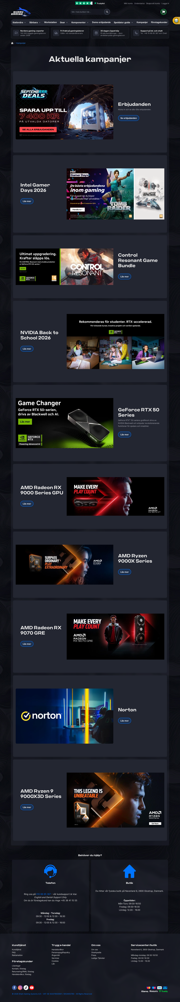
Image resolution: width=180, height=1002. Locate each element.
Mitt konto (128, 3)
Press (93, 955)
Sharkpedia (96, 952)
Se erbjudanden (128, 118)
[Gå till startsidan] (12, 43)
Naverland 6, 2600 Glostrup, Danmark (144, 891)
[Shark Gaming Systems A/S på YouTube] (31, 987)
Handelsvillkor (58, 949)
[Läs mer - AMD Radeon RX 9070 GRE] (115, 637)
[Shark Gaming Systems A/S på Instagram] (20, 987)
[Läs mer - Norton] (64, 716)
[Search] (107, 12)
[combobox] (90, 12)
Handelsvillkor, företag (21, 974)
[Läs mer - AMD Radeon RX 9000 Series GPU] (115, 496)
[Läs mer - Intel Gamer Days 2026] (115, 193)
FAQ (14, 952)
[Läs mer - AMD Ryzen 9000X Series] (64, 565)
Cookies (55, 961)
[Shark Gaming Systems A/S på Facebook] (14, 987)
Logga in (165, 3)
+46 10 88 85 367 (151, 33)
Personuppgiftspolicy (61, 952)
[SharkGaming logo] (21, 12)
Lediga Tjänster (98, 958)
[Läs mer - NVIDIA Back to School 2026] (115, 341)
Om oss (94, 949)
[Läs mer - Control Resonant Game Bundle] (64, 266)
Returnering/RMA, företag (23, 971)
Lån (53, 964)
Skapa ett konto (153, 3)
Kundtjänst (16, 949)
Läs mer (27, 201)
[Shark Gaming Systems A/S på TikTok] (26, 987)
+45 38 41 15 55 (69, 900)
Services (55, 958)
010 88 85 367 (43, 894)
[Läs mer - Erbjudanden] (64, 111)
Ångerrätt (56, 955)
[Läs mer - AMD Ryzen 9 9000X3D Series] (115, 800)
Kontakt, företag (19, 968)
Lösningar (16, 966)
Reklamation (17, 955)
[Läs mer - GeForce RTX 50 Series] (64, 423)
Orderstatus (139, 3)
